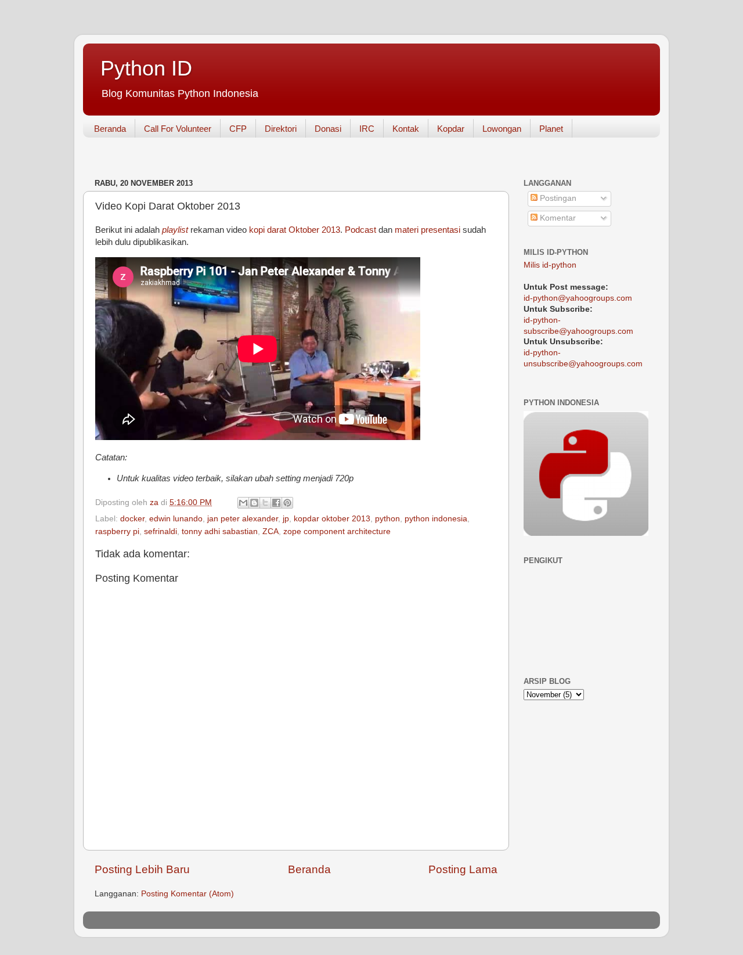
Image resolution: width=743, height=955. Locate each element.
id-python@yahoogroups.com (578, 298)
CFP (238, 129)
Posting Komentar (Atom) (187, 893)
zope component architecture (337, 531)
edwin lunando (176, 518)
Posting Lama (462, 869)
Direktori (281, 129)
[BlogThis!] (254, 503)
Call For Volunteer (177, 129)
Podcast (360, 230)
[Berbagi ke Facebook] (276, 503)
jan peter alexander (242, 518)
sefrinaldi (160, 531)
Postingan (557, 198)
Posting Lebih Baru (142, 869)
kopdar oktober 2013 (332, 518)
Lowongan (501, 129)
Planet (551, 129)
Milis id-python (550, 265)
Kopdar (450, 129)
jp (286, 518)
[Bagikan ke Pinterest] (287, 503)
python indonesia (436, 518)
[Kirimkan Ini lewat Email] (243, 503)
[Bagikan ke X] (265, 503)
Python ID (146, 68)
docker (132, 518)
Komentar (557, 218)
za (155, 502)
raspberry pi (117, 531)
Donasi (328, 129)
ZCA (270, 531)
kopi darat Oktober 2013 (294, 230)
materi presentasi (427, 230)
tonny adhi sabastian (220, 531)
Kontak (405, 129)
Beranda (110, 129)
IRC (366, 129)
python (387, 518)
